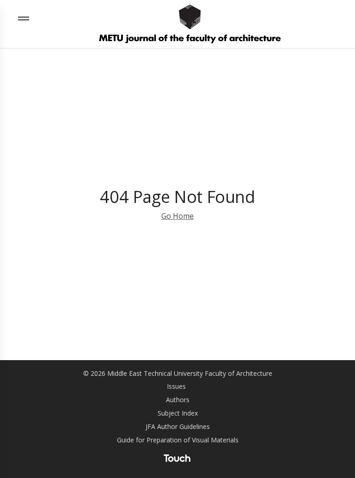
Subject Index (178, 413)
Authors (178, 399)
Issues (176, 386)
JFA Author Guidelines (178, 426)
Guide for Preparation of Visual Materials (178, 439)
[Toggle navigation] (26, 18)
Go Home (177, 216)
